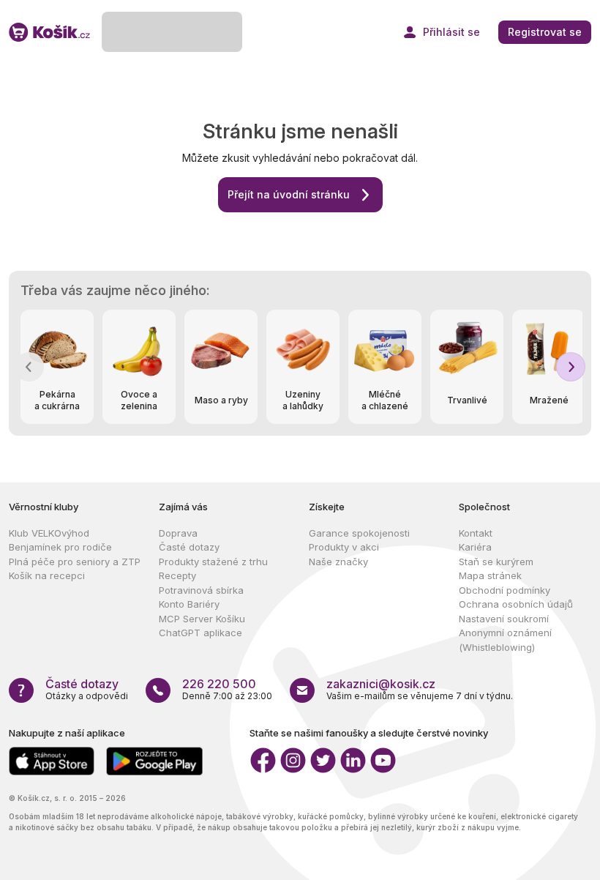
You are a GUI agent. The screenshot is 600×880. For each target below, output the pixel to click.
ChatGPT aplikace (200, 632)
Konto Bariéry (189, 604)
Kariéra (475, 547)
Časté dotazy (189, 547)
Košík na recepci (47, 575)
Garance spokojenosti (359, 533)
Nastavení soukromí (504, 618)
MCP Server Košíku (202, 618)
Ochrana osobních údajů (516, 604)
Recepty (177, 575)
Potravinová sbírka (201, 590)
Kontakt (475, 533)
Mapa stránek (490, 575)
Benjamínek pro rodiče (60, 547)
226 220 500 (219, 684)
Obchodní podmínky (504, 590)
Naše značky (338, 561)
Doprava (178, 533)
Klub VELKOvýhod (49, 533)
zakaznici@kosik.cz (380, 684)
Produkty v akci (344, 547)
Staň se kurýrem (496, 561)
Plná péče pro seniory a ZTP (74, 561)
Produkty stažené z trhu (213, 561)
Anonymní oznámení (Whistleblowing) (505, 640)
